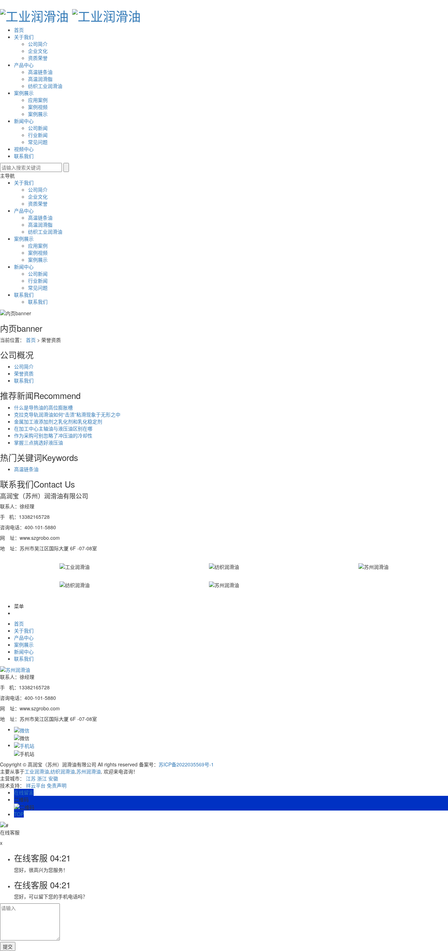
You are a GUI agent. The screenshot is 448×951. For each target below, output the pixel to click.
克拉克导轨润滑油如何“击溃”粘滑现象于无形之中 (67, 414)
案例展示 (24, 92)
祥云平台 (36, 785)
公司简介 (38, 43)
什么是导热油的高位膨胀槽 (43, 407)
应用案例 (38, 99)
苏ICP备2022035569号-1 (186, 764)
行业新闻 (38, 134)
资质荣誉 (38, 57)
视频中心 (24, 148)
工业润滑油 (36, 771)
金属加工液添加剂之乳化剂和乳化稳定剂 (58, 421)
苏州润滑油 (88, 771)
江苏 (31, 778)
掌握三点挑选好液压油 (38, 442)
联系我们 (24, 155)
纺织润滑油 (62, 771)
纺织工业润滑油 (45, 85)
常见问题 (38, 141)
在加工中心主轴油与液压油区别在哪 (53, 428)
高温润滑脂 (40, 78)
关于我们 (24, 36)
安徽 (53, 778)
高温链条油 (40, 71)
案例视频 (38, 106)
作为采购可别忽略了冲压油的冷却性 (53, 435)
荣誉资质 (24, 373)
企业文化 (38, 50)
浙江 (42, 778)
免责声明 (56, 785)
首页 (19, 29)
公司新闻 (38, 127)
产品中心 (24, 64)
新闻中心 (24, 120)
